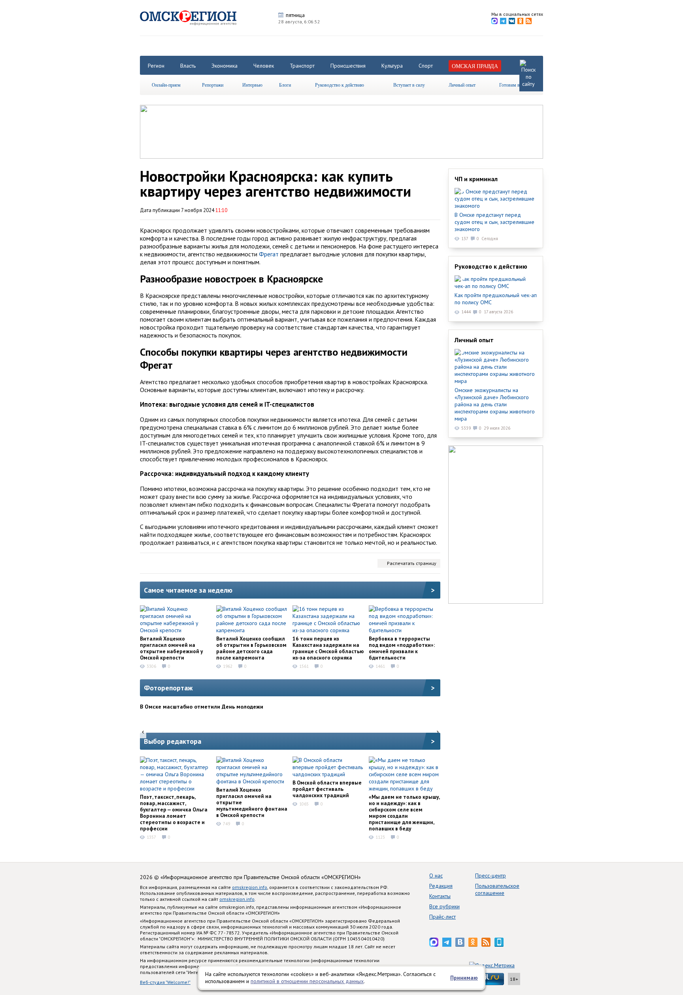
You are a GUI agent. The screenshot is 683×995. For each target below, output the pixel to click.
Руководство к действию (339, 84)
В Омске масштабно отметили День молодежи (201, 706)
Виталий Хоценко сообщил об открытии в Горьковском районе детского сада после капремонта (251, 648)
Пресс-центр (490, 875)
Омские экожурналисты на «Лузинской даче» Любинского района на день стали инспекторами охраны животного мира (495, 404)
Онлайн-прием (166, 84)
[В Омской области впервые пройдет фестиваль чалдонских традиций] (328, 767)
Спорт (426, 65)
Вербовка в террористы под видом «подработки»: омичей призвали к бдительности (402, 648)
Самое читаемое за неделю (188, 590)
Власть (188, 65)
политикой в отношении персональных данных (307, 981)
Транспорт (302, 65)
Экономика (224, 65)
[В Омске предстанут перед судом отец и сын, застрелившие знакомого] (496, 198)
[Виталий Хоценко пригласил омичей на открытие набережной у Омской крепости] (175, 619)
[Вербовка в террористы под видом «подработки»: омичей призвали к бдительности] (404, 619)
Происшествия (348, 65)
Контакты (440, 896)
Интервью (252, 84)
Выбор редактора (172, 741)
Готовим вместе (515, 84)
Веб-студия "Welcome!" (165, 982)
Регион (156, 65)
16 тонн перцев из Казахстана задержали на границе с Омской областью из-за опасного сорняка (328, 648)
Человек (263, 65)
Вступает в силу (409, 84)
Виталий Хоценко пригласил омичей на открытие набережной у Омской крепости (171, 648)
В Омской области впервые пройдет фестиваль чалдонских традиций (327, 789)
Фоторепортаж (168, 687)
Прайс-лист (442, 916)
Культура (392, 65)
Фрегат (269, 254)
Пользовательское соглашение (497, 889)
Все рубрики (444, 906)
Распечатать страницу (411, 563)
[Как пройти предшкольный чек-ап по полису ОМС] (496, 282)
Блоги (285, 84)
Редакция (441, 885)
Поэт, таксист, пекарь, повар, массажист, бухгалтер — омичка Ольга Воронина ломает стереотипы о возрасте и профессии (174, 812)
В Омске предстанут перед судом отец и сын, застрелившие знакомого (494, 222)
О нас (436, 875)
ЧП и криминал (476, 179)
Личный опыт (462, 84)
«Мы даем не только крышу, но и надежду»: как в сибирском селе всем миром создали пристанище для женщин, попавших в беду (404, 812)
